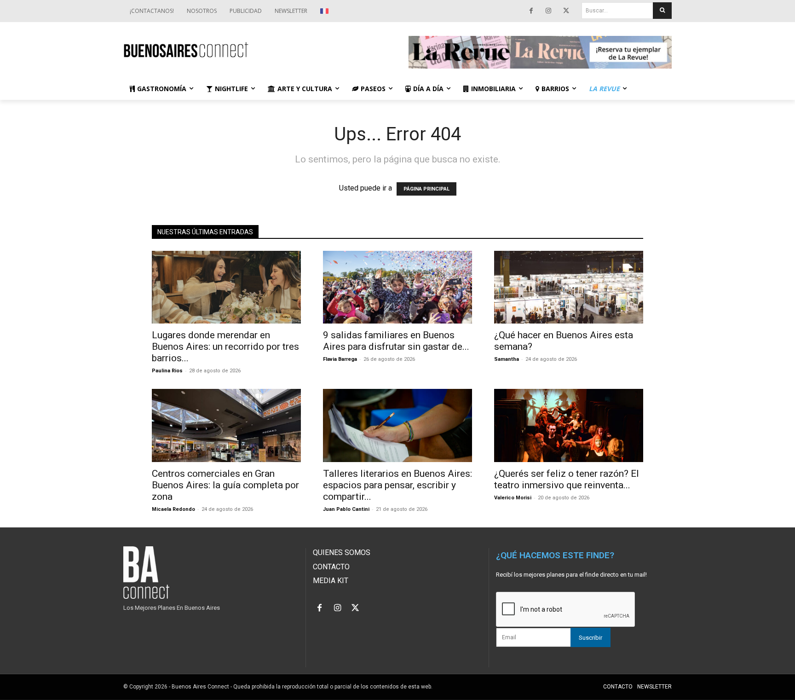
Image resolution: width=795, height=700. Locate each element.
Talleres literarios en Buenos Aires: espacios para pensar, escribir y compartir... (397, 485)
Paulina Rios (167, 371)
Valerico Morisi (512, 498)
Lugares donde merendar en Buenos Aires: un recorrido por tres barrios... (225, 347)
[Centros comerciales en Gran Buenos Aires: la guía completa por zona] (226, 425)
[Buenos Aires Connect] (254, 50)
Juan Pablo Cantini (346, 509)
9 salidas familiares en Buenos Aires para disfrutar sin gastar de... (396, 341)
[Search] (662, 10)
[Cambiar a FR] (325, 11)
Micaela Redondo (173, 509)
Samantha (506, 359)
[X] (565, 11)
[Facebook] (530, 11)
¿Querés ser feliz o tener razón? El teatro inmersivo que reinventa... (566, 479)
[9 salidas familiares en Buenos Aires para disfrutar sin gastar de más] (397, 287)
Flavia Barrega (340, 359)
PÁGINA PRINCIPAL (426, 189)
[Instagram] (548, 11)
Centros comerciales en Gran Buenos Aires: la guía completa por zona (225, 485)
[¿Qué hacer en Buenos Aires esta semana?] (568, 287)
